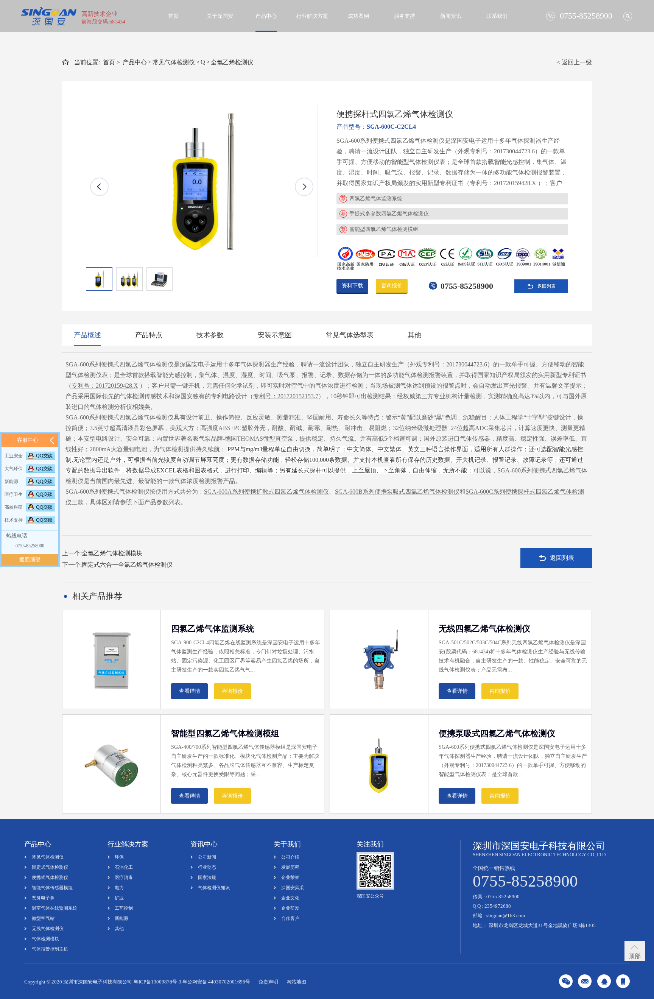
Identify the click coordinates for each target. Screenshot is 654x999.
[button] (304, 187)
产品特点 (148, 335)
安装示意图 (275, 335)
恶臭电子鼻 (43, 898)
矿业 (119, 898)
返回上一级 (574, 62)
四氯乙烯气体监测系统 (375, 198)
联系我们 (497, 16)
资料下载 (352, 285)
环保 (119, 857)
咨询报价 (391, 285)
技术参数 (210, 335)
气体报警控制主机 (50, 949)
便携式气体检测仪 (50, 877)
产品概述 (87, 335)
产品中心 (266, 16)
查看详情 (189, 691)
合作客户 (290, 918)
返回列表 (546, 286)
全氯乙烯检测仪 (232, 62)
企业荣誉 (290, 877)
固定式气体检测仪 (50, 867)
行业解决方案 (312, 16)
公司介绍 (290, 857)
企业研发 (290, 908)
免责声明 (268, 982)
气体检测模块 (45, 938)
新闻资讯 (450, 16)
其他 (414, 335)
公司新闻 (207, 857)
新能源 (121, 918)
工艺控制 (124, 908)
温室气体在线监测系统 (54, 908)
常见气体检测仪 (174, 62)
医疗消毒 (124, 877)
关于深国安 (220, 16)
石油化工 (124, 867)
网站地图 (296, 982)
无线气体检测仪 (48, 928)
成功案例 (358, 16)
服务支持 (404, 16)
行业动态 (207, 867)
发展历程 (290, 867)
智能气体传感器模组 (52, 887)
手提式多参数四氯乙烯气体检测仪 (389, 214)
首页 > (111, 62)
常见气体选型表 (350, 335)
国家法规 (207, 877)
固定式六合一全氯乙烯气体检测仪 (127, 564)
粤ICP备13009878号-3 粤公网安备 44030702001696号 (192, 982)
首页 (173, 16)
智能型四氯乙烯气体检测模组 (383, 229)
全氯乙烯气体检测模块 (112, 553)
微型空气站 (43, 918)
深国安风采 (292, 887)
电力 (119, 887)
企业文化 (290, 898)
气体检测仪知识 (214, 887)
